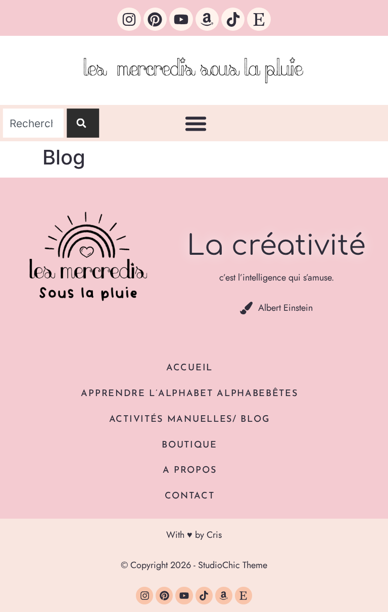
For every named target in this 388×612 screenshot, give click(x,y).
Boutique (189, 445)
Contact (190, 496)
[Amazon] (207, 19)
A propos (190, 470)
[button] (196, 123)
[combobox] (33, 123)
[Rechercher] (83, 123)
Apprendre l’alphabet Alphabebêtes (189, 394)
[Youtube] (180, 19)
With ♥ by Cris (194, 534)
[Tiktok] (233, 19)
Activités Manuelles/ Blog (189, 419)
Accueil (189, 368)
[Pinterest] (155, 19)
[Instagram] (128, 19)
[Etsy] (258, 19)
